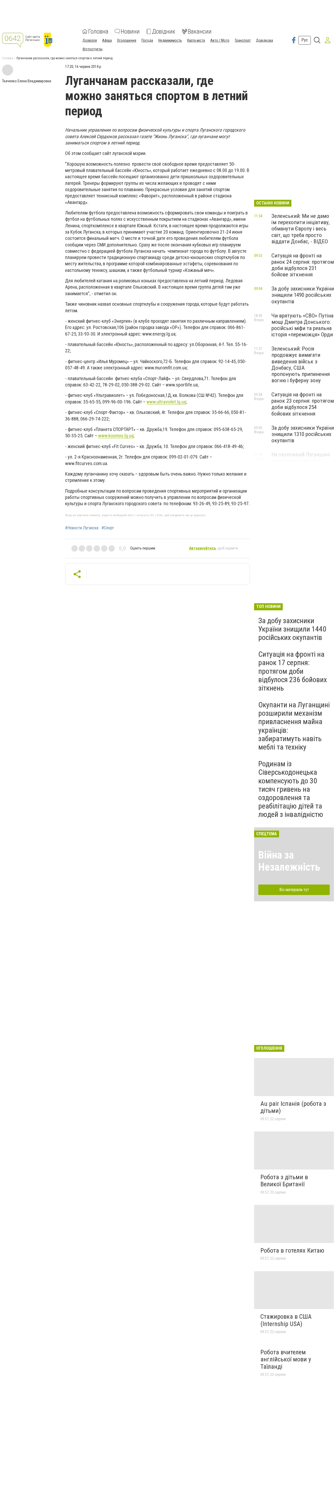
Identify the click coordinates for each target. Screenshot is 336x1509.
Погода (147, 40)
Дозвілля (89, 40)
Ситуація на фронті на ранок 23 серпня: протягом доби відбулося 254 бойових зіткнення (302, 404)
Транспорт (243, 40)
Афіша (107, 40)
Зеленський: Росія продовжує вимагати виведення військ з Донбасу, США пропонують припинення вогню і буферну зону (300, 365)
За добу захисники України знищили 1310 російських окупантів (302, 434)
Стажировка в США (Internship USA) (286, 1320)
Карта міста (196, 40)
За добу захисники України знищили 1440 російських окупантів (292, 629)
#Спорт (108, 528)
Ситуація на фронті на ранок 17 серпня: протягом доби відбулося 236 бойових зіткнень (292, 671)
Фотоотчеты (92, 49)
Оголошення (126, 40)
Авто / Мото (219, 40)
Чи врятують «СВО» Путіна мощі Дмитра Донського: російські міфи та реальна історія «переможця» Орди (302, 325)
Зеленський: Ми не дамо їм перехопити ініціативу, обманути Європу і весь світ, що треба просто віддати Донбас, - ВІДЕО (300, 229)
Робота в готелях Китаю (292, 1250)
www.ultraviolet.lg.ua (166, 402)
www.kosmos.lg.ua (115, 435)
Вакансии (200, 31)
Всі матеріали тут (294, 889)
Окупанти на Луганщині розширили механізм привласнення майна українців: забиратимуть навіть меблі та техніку (294, 725)
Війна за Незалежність (289, 861)
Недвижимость (170, 40)
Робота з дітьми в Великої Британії (284, 1180)
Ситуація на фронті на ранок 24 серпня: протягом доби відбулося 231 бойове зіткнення (302, 265)
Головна (98, 31)
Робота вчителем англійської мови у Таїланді (285, 1359)
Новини (130, 31)
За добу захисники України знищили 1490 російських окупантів (302, 294)
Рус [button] (304, 39)
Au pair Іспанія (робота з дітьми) (293, 1107)
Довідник (163, 31)
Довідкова (264, 40)
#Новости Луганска (81, 528)
